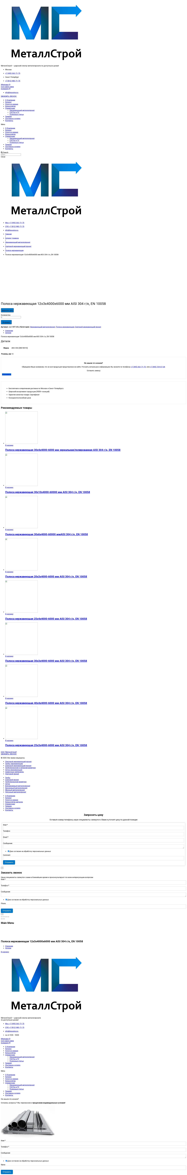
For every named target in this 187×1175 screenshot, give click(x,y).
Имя (5, 825)
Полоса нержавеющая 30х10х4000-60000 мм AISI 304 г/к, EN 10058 (47, 492)
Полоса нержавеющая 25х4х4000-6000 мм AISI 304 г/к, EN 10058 (46, 618)
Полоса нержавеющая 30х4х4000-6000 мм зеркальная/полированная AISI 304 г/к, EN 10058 (62, 449)
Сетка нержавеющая (13, 770)
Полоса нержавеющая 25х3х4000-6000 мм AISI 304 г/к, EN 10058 (46, 745)
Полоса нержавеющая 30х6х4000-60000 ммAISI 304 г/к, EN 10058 (46, 534)
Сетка (7, 784)
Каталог (8, 102)
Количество (5, 315)
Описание (9, 331)
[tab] (95, 331)
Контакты (9, 121)
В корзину (6, 322)
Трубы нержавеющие (14, 764)
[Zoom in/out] (8, 916)
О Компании (10, 100)
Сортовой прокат (12, 780)
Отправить (9, 862)
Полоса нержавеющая (65, 327)
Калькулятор (10, 106)
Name (3, 1165)
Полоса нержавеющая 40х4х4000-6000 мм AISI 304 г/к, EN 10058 (46, 703)
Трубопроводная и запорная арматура (20, 768)
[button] (9, 96)
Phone (3, 903)
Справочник (10, 108)
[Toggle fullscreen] (6, 916)
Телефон (6, 831)
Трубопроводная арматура (15, 782)
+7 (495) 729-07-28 (157, 367)
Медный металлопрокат (15, 790)
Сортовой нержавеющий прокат (88, 327)
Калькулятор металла (14, 802)
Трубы (7, 778)
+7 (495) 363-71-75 (138, 367)
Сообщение (7, 843)
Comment (6, 855)
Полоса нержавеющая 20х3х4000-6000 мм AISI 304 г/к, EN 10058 (46, 576)
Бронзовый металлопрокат (16, 788)
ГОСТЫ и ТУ (14, 112)
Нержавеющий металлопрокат (22, 110)
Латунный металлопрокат (15, 792)
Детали (8, 333)
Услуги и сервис (11, 104)
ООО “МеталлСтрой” (9, 752)
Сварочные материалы (14, 772)
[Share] (4, 916)
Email (5, 837)
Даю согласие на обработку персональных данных (30, 851)
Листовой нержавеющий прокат (18, 762)
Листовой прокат (12, 774)
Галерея (8, 117)
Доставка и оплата (12, 119)
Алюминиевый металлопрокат (17, 786)
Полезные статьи (17, 114)
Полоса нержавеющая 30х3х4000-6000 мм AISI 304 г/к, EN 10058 (46, 660)
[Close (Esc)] (2, 916)
